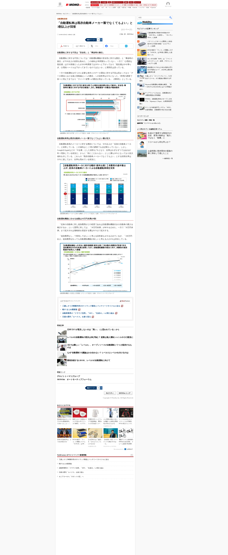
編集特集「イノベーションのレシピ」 (149, 123)
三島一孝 (123, 34)
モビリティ (66, 13)
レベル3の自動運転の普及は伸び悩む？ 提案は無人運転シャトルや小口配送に (100, 337)
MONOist (59, 13)
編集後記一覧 (168, 158)
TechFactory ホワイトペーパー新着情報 (71, 455)
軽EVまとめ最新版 (65, 464)
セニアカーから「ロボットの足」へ (71, 476)
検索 (171, 17)
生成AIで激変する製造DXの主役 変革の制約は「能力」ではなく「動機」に (160, 135)
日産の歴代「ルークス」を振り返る (71, 472)
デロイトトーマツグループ (68, 376)
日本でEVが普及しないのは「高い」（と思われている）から (93, 329)
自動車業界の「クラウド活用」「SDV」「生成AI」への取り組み (81, 468)
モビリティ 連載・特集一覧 (146, 120)
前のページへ (91, 40)
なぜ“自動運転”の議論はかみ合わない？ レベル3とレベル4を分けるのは (97, 353)
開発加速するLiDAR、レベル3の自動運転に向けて (88, 360)
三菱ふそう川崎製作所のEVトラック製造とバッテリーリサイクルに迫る (84, 459)
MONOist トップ (124, 393)
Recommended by (119, 449)
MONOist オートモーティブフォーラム (74, 379)
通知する (82, 46)
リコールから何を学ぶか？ (159, 142)
